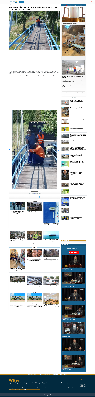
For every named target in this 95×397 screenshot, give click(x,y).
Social (35, 2)
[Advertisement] (34, 63)
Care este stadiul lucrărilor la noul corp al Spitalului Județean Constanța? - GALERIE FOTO (34, 286)
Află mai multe (45, 395)
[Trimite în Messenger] (35, 191)
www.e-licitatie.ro (18, 391)
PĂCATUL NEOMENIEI (67, 369)
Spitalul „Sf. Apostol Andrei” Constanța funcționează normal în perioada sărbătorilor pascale (17, 283)
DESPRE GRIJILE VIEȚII (67, 269)
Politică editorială (20, 389)
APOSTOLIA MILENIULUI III (68, 319)
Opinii (54, 2)
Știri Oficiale (84, 389)
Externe (50, 2)
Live (93, 2)
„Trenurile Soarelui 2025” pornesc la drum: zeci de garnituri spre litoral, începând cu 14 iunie (78, 135)
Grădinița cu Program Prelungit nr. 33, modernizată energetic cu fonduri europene (77, 155)
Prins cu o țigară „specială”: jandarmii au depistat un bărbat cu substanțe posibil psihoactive (51, 224)
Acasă (10, 4)
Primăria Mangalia (83, 386)
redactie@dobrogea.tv (60, 384)
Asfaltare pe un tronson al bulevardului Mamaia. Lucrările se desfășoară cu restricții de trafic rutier (77, 217)
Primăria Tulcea (83, 385)
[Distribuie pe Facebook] (31, 191)
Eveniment (31, 2)
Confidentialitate (83, 380)
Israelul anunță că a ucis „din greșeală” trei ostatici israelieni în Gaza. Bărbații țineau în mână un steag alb (34, 259)
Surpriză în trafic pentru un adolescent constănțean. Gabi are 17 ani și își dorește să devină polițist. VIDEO (34, 242)
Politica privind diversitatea (29, 389)
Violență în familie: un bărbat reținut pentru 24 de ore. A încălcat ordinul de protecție (17, 212)
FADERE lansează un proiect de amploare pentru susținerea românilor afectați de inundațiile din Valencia (17, 269)
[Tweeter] (33, 191)
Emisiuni (22, 2)
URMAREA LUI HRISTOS (67, 352)
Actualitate (27, 2)
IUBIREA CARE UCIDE (67, 303)
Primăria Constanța (83, 384)
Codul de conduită (12, 389)
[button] (10, 150)
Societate (38, 389)
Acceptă (49, 395)
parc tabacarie (36, 196)
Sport (47, 2)
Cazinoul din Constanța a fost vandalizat (69, 23)
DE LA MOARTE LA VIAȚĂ (68, 286)
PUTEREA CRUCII (66, 336)
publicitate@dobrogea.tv (68, 384)
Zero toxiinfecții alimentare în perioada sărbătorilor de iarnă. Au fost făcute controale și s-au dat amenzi (51, 286)
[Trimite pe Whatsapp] (37, 191)
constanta (41, 196)
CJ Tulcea (84, 388)
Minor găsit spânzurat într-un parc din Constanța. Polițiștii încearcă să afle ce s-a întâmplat (78, 141)
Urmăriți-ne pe (34, 193)
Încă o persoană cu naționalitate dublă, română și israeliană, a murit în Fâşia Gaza (51, 259)
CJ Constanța (84, 387)
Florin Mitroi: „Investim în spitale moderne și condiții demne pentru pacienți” (76, 108)
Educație (43, 2)
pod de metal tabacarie (29, 196)
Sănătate (39, 2)
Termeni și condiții (83, 382)
